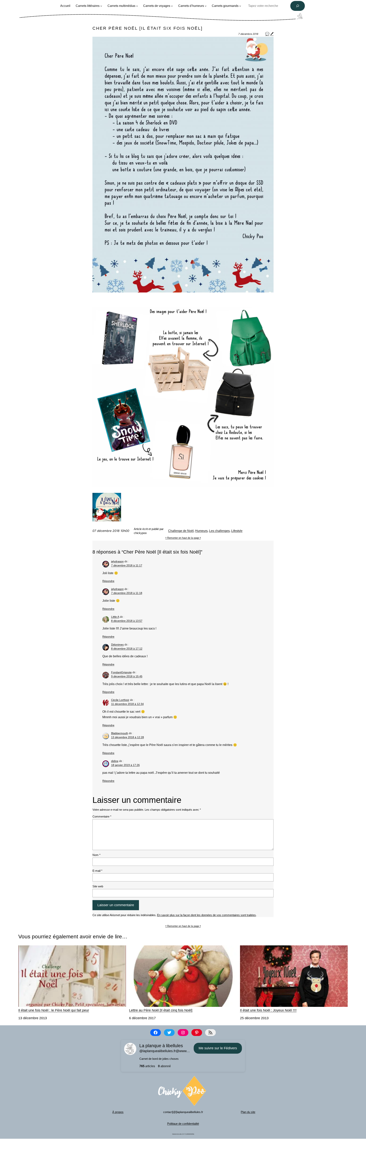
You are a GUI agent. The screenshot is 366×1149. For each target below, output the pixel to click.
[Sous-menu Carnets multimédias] (137, 6)
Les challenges (219, 530)
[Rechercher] (297, 6)
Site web (97, 886)
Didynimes (117, 644)
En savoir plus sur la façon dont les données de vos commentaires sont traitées (206, 915)
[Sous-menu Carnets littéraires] (101, 6)
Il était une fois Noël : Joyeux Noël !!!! (268, 1010)
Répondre (108, 580)
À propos (118, 1112)
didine (114, 761)
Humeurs (201, 530)
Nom (96, 855)
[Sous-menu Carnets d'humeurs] (206, 6)
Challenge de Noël (181, 530)
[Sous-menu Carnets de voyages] (172, 6)
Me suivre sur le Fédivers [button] (218, 1048)
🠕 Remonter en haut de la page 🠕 (183, 537)
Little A (115, 616)
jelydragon (117, 561)
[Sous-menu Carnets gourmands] (240, 6)
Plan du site (248, 1112)
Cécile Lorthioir (120, 699)
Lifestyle (236, 530)
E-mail (97, 870)
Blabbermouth (119, 733)
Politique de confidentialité (183, 1123)
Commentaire (101, 816)
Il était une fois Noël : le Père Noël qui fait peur (53, 1010)
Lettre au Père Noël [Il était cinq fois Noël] (160, 1010)
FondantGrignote (121, 672)
